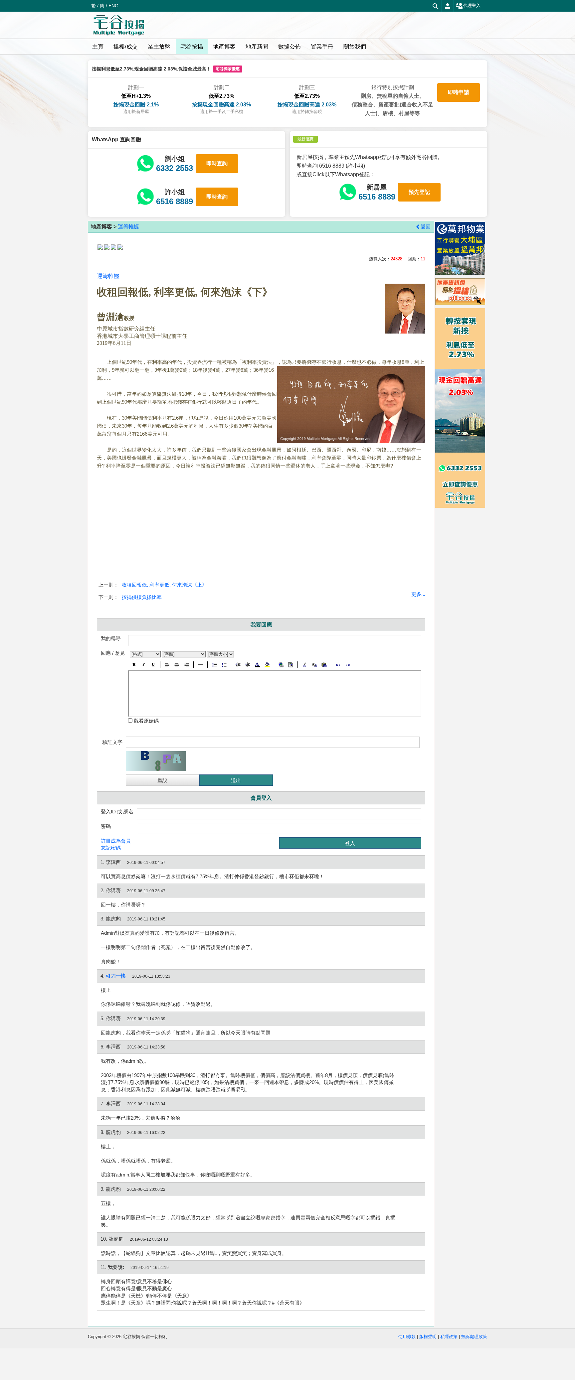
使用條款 (407, 1336)
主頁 (97, 47)
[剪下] (304, 665)
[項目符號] (224, 665)
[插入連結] (281, 665)
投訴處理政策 (474, 1336)
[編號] (214, 665)
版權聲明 (428, 1336)
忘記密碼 (111, 848)
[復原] (338, 665)
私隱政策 (449, 1336)
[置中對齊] (177, 665)
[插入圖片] (291, 665)
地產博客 (224, 47)
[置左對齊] (167, 665)
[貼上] (324, 665)
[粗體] (134, 665)
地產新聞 (257, 47)
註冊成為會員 (116, 841)
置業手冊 (322, 47)
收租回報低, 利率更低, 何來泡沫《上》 (164, 585)
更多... (418, 594)
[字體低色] (267, 665)
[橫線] (200, 665)
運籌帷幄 (128, 226)
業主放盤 (159, 47)
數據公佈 (289, 47)
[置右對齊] (186, 665)
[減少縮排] (238, 665)
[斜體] (143, 665)
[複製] (314, 665)
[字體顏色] (257, 665)
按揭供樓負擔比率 (142, 597)
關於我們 (354, 47)
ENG (113, 5)
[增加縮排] (248, 665)
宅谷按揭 (191, 47)
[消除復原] (347, 665)
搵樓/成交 (125, 47)
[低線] (153, 665)
